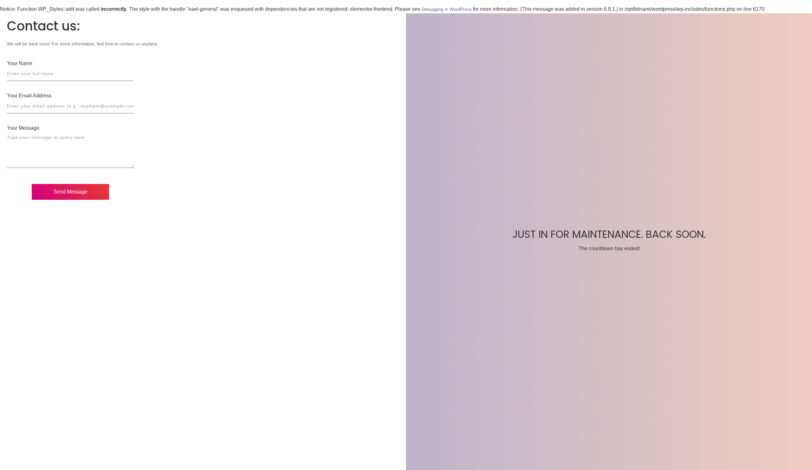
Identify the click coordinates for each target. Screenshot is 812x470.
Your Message (23, 128)
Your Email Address (29, 95)
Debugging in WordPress (447, 9)
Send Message (71, 191)
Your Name (19, 63)
